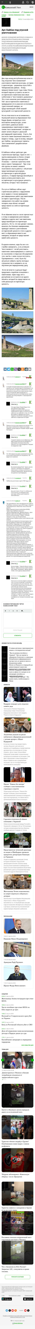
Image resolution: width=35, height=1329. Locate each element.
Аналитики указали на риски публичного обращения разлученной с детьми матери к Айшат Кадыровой (17, 738)
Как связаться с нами (14, 1295)
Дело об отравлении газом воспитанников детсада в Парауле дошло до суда (17, 1032)
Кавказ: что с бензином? (11, 12)
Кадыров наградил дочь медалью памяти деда (16, 705)
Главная (4, 15)
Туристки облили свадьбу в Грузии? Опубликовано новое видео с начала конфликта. (15, 1143)
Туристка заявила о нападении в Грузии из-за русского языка (17, 1209)
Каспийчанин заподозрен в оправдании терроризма (16, 1040)
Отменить (17, 635)
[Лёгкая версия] (10, 2)
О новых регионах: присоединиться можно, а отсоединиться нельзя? (21, 649)
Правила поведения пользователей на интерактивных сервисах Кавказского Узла (17, 1316)
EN (6, 2)
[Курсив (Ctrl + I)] (9, 611)
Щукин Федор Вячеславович (14, 985)
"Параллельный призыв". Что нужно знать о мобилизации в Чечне (19, 679)
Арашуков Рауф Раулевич (13, 962)
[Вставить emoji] (22, 611)
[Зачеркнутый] (17, 611)
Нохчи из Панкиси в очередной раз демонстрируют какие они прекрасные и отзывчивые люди (21, 667)
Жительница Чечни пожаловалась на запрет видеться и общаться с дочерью (16, 893)
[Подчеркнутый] (13, 611)
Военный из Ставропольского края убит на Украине (17, 1017)
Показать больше (17, 1277)
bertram (17, 377)
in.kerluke (17, 478)
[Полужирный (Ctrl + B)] (5, 611)
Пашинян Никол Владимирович (16, 939)
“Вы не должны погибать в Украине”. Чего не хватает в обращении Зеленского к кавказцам (21, 655)
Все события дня (27, 1045)
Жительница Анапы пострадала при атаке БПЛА (17, 999)
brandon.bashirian (20, 384)
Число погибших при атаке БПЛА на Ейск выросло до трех (16, 1008)
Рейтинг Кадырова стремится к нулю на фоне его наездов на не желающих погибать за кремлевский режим (19, 673)
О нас (3, 1295)
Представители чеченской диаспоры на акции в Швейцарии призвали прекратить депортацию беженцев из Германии (17, 853)
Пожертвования (29, 1295)
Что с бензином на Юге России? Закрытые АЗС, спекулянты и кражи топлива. (15, 1269)
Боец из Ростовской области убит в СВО (17, 1024)
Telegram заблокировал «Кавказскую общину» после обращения (15, 1175)
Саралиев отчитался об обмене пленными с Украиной (15, 820)
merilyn (17, 501)
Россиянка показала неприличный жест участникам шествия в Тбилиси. (16, 1238)
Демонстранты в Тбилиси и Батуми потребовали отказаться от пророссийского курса (15, 1074)
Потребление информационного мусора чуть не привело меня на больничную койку (20, 661)
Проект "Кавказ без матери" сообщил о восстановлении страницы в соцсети (14, 786)
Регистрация (17, 630)
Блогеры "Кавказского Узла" (16, 15)
